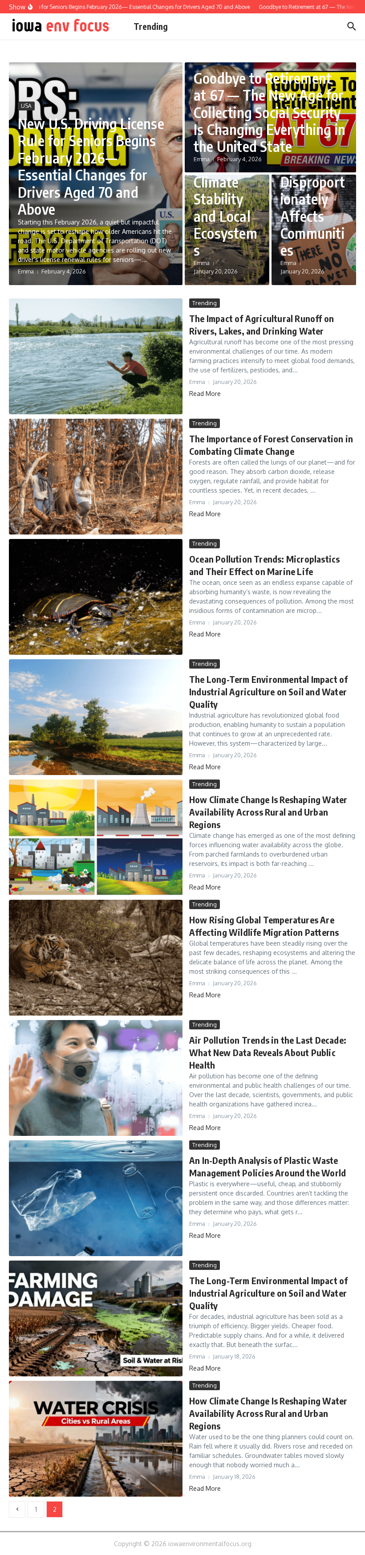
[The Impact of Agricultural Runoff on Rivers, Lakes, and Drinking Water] (95, 356)
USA (26, 105)
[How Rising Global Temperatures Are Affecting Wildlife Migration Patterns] (95, 958)
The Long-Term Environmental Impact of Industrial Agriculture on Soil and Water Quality (268, 691)
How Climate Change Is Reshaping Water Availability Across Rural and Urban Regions (268, 812)
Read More (205, 393)
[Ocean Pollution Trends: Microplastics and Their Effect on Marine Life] (95, 597)
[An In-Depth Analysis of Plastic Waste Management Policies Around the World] (95, 1198)
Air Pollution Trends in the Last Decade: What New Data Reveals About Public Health (267, 1052)
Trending (151, 26)
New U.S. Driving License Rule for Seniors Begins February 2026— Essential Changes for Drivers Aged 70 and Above (91, 166)
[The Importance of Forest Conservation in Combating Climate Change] (95, 477)
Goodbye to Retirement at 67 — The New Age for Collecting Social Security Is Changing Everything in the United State (269, 112)
